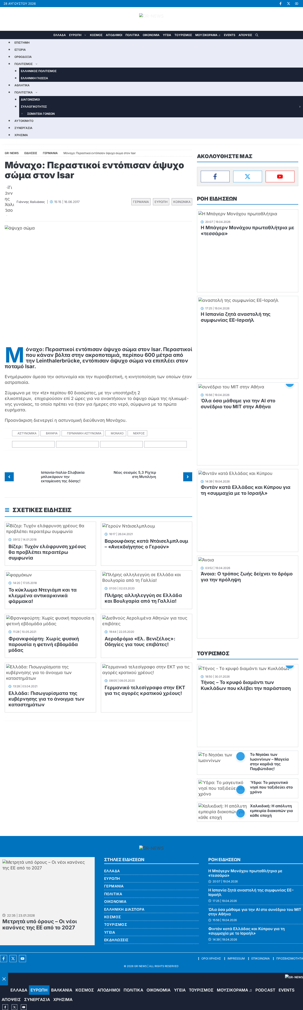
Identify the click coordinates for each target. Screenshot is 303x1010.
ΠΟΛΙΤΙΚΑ (132, 35)
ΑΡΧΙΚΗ (48, 35)
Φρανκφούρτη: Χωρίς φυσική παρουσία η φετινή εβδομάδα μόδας (44, 644)
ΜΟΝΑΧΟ (117, 433)
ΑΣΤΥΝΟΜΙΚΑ (27, 433)
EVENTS (230, 35)
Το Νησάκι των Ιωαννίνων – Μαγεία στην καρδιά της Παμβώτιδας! (269, 761)
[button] (257, 35)
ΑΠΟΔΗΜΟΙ (114, 35)
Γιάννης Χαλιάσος (31, 202)
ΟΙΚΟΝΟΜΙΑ (151, 35)
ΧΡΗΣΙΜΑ (21, 135)
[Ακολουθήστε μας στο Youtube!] (296, 3)
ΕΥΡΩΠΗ (75, 35)
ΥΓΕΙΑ (167, 35)
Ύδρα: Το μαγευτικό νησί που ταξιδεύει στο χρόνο (271, 787)
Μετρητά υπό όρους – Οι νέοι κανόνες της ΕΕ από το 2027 (39, 924)
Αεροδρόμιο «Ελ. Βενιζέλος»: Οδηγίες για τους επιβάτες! (140, 641)
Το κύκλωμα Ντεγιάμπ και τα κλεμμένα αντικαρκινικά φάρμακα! (43, 595)
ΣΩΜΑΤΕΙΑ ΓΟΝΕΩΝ (41, 113)
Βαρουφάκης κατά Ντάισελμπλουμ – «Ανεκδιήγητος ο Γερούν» (146, 544)
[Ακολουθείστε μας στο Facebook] (3, 958)
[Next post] (188, 477)
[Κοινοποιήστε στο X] (77, 444)
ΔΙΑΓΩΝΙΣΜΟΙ (30, 99)
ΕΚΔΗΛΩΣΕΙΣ (116, 940)
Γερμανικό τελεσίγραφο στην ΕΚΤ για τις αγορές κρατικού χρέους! (145, 690)
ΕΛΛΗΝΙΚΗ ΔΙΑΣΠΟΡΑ (124, 909)
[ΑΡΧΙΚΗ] (4, 990)
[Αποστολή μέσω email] (165, 444)
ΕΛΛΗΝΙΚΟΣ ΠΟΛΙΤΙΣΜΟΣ (39, 71)
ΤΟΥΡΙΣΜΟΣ (183, 35)
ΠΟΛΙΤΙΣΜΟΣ (23, 64)
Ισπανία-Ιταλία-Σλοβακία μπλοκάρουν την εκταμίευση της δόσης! (63, 476)
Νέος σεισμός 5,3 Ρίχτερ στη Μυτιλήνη (135, 474)
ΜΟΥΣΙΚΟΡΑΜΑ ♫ (207, 35)
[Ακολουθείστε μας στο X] (13, 958)
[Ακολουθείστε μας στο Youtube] (22, 958)
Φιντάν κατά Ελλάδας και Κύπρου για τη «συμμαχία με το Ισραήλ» (245, 490)
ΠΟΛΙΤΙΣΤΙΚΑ (23, 92)
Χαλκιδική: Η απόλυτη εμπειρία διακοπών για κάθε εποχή (271, 810)
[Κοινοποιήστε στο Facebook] (33, 444)
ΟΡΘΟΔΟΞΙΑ (23, 57)
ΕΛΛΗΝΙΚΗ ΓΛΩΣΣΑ (34, 78)
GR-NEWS (140, 966)
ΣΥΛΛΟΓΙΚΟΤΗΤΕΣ (34, 106)
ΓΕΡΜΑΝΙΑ (141, 202)
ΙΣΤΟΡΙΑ (20, 49)
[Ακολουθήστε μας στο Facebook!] (280, 3)
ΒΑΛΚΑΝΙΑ (61, 990)
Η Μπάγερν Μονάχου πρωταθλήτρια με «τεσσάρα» (245, 873)
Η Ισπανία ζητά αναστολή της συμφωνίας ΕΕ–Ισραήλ (236, 317)
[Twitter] (247, 176)
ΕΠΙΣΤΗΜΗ (22, 42)
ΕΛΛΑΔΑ (59, 35)
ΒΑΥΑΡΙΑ (52, 433)
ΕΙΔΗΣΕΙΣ (30, 153)
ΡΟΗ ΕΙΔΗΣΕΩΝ (217, 199)
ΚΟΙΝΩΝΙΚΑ (182, 202)
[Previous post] (9, 477)
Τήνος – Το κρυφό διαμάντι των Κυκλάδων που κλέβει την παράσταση (246, 685)
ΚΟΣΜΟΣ (96, 35)
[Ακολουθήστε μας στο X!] (288, 3)
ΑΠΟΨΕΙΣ (245, 35)
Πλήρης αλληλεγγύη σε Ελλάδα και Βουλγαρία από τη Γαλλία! (143, 598)
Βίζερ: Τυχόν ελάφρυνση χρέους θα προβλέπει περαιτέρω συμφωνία (47, 552)
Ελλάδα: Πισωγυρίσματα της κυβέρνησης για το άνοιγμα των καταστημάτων (46, 698)
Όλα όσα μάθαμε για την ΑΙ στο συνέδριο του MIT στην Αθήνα (238, 403)
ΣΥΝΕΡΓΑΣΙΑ (23, 128)
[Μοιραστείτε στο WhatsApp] (121, 444)
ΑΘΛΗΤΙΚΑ (22, 85)
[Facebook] (215, 176)
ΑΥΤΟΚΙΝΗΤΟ (23, 121)
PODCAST (265, 990)
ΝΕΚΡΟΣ (139, 433)
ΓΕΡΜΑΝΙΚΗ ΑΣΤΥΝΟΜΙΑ (84, 433)
